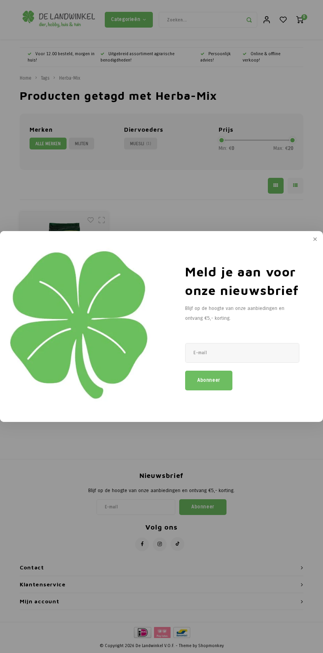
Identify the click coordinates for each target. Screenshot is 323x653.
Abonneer (208, 380)
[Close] (314, 239)
